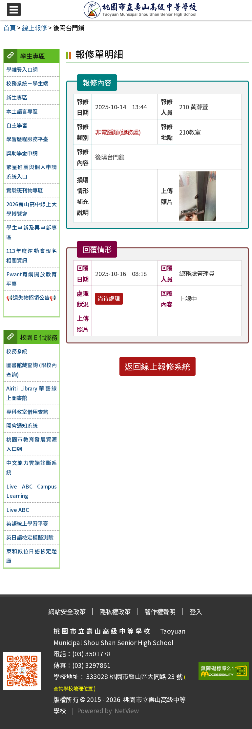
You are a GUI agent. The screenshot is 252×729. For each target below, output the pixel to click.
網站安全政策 (67, 611)
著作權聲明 (160, 611)
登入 (196, 611)
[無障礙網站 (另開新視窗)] (224, 671)
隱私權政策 (115, 611)
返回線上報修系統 (157, 366)
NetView (127, 710)
